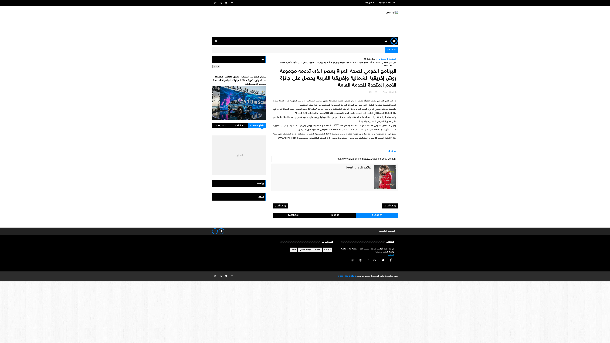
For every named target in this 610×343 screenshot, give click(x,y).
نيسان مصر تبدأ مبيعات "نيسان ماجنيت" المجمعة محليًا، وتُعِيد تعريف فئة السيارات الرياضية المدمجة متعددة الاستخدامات (239, 80)
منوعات (327, 249)
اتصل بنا (369, 2)
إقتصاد (317, 249)
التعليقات (221, 125)
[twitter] (226, 3)
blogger (377, 215)
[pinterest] (353, 260)
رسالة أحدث (390, 206)
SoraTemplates (347, 276)
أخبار (386, 41)
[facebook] (232, 3)
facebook (293, 215)
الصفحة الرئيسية (387, 2)
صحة (294, 249)
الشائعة (239, 125)
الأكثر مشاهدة (257, 125)
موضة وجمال (305, 249)
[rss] (220, 3)
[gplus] (375, 260)
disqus (335, 215)
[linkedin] (368, 260)
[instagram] (215, 3)
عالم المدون (378, 276)
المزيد (391, 255)
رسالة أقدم (280, 206)
